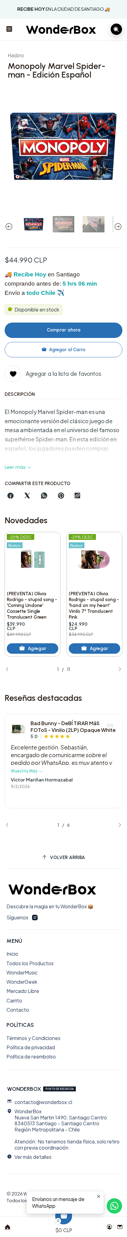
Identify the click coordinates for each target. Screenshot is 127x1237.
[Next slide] (117, 226)
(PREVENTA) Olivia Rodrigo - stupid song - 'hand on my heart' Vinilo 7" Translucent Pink (94, 605)
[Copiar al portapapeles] (78, 496)
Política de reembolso (31, 1056)
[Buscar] (116, 29)
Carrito (14, 1000)
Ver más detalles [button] (32, 1157)
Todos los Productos (30, 963)
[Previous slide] (9, 226)
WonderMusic (22, 972)
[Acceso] (109, 1225)
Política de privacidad (30, 1047)
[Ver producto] (18, 729)
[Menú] (9, 29)
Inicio (12, 954)
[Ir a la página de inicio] (60, 29)
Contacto (17, 1010)
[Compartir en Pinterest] (61, 496)
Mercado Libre (22, 991)
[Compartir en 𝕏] (27, 496)
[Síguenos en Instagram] (34, 917)
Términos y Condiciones (33, 1038)
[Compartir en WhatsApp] (44, 496)
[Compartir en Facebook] (10, 496)
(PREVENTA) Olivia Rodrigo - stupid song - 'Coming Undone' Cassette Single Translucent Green (32, 605)
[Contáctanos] (120, 1225)
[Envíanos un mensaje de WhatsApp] (114, 1206)
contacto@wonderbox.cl (43, 1102)
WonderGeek (21, 982)
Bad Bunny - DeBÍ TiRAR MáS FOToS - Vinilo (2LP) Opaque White (73, 726)
